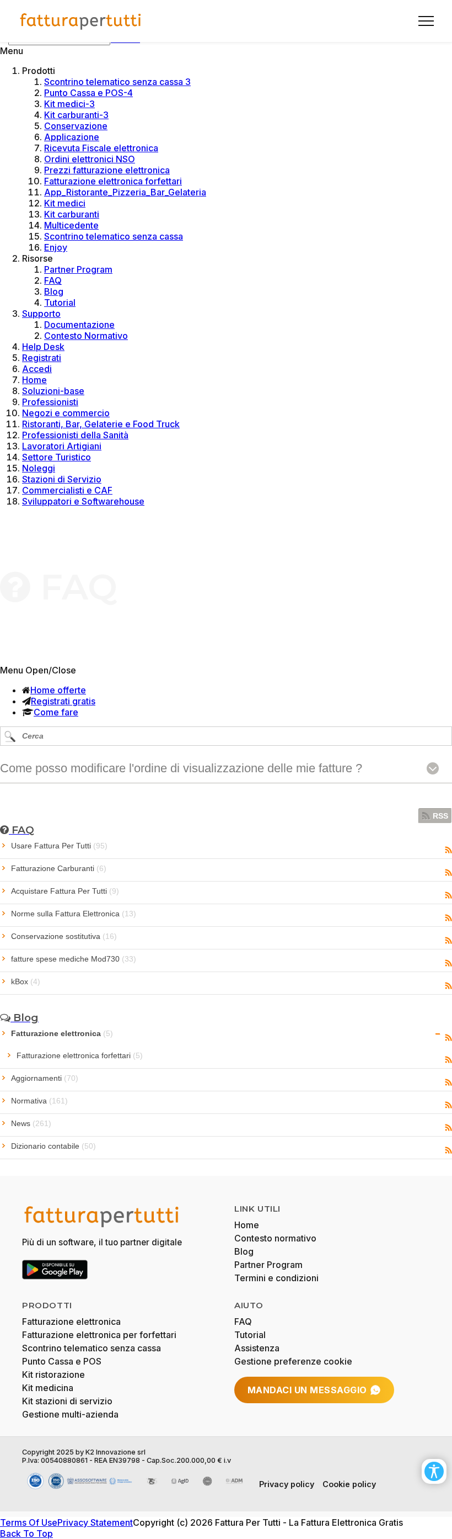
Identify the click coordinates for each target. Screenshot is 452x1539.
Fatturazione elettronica (62, 1033)
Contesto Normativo (86, 335)
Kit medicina (47, 1387)
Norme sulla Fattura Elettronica (73, 913)
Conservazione (75, 125)
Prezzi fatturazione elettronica (107, 170)
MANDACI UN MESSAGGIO (307, 1389)
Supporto (41, 313)
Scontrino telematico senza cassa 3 (117, 81)
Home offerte (58, 690)
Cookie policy (349, 1484)
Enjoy (55, 247)
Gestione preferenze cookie (293, 1361)
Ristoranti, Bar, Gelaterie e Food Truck (101, 423)
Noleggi (38, 468)
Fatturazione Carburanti (58, 868)
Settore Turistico (56, 457)
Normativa (39, 1100)
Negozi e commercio (66, 412)
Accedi (37, 368)
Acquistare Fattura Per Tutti (65, 891)
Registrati (41, 357)
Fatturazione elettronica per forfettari (99, 1334)
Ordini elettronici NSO (89, 158)
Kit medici (64, 203)
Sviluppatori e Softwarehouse (83, 501)
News (31, 1123)
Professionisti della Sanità (75, 435)
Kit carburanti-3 (76, 114)
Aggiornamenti (44, 1078)
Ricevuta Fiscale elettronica (101, 147)
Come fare (56, 712)
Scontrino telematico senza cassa (113, 236)
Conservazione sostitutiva (64, 936)
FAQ (53, 280)
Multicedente (71, 225)
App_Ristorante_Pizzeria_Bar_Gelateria (125, 192)
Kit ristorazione (53, 1374)
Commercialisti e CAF (67, 490)
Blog (53, 291)
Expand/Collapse (438, 1033)
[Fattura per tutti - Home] (81, 21)
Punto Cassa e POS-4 (88, 92)
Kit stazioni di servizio (67, 1401)
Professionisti (50, 401)
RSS (440, 815)
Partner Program (78, 269)
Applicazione (71, 136)
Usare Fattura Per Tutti (59, 845)
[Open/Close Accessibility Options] (434, 1471)
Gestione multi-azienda (70, 1414)
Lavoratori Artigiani (61, 446)
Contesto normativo (275, 1238)
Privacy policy (286, 1484)
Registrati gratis (63, 701)
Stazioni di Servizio (61, 479)
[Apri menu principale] (422, 21)
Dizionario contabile (53, 1146)
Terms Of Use (28, 1522)
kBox (25, 981)
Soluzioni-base (53, 390)
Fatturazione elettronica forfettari (113, 181)
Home (34, 379)
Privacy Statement (95, 1522)
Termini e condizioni (276, 1277)
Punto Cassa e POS (61, 1361)
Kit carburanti (71, 214)
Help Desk (43, 346)
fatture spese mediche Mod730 (73, 958)
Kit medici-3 (69, 103)
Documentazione (79, 324)
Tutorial (60, 302)
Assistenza (256, 1348)
